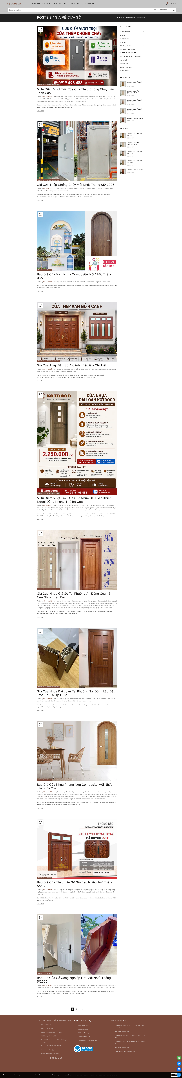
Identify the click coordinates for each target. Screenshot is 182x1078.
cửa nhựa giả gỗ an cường (63, 603)
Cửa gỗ (122, 35)
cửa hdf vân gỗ (83, 987)
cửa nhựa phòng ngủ (107, 698)
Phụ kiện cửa (124, 63)
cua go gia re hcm (50, 892)
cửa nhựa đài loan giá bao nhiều (65, 508)
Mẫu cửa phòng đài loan (74, 701)
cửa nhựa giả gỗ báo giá (78, 603)
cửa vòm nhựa (81, 282)
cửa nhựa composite (60, 282)
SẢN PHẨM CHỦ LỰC (60, 4)
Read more (40, 110)
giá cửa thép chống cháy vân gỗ (77, 99)
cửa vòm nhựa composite (93, 282)
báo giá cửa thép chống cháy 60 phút (99, 96)
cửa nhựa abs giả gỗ (101, 601)
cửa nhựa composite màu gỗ (75, 794)
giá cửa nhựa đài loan (96, 508)
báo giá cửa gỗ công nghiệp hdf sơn (89, 985)
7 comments (106, 282)
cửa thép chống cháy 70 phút (75, 188)
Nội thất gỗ (123, 60)
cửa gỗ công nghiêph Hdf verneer (57, 987)
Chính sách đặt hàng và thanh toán (87, 1033)
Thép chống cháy (51, 191)
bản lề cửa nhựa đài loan (61, 505)
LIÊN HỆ (80, 4)
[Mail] (179, 1075)
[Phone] (179, 1058)
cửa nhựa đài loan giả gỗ (93, 698)
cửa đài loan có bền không (77, 698)
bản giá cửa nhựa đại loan (61, 698)
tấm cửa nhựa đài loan (92, 510)
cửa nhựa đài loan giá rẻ (82, 508)
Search (173, 10)
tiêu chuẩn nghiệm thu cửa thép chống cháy (60, 101)
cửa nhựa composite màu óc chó (94, 794)
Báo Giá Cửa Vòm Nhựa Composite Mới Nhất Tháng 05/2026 (74, 276)
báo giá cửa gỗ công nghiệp (86, 889)
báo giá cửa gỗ (58, 889)
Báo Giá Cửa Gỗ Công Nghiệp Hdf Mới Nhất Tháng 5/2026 (74, 979)
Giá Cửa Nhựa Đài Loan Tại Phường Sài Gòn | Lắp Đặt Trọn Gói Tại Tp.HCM (76, 693)
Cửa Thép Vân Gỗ (125, 46)
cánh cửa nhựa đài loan (92, 505)
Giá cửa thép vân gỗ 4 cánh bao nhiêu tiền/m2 (92, 369)
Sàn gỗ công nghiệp (126, 67)
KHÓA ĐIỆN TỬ (90, 4)
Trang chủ (35, 4)
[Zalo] (179, 1069)
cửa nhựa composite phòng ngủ (88, 796)
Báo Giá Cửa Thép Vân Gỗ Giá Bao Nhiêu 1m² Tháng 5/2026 (75, 884)
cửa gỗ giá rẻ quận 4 (62, 892)
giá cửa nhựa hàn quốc (104, 892)
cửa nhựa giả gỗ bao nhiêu (94, 603)
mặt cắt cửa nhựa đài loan (63, 510)
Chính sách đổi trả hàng (84, 1036)
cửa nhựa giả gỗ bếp (108, 603)
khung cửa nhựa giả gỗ (44, 608)
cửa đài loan (40, 508)
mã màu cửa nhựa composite (48, 799)
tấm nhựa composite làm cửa (84, 799)
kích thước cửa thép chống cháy (96, 99)
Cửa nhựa (123, 42)
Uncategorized (55, 84)
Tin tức (72, 4)
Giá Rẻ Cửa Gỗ (68, 17)
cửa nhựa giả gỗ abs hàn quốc (46, 603)
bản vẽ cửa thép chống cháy (62, 96)
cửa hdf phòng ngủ (73, 987)
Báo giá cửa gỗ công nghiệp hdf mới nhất (66, 985)
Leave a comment (80, 101)
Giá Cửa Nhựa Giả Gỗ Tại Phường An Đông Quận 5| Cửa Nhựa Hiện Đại (74, 595)
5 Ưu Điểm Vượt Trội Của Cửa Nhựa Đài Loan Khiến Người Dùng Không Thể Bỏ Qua (74, 500)
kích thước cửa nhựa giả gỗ (59, 608)
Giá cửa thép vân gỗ (72, 369)
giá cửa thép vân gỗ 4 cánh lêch (55, 371)
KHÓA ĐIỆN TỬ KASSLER (128, 53)
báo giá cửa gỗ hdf (105, 985)
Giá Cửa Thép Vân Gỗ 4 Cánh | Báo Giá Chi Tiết (71, 365)
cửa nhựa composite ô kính (70, 796)
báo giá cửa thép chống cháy (79, 96)
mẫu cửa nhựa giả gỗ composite (77, 608)
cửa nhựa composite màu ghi (57, 794)
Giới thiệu (46, 4)
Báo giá (44, 84)
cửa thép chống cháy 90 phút (93, 188)
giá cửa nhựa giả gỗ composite (88, 605)
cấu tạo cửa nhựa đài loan (107, 505)
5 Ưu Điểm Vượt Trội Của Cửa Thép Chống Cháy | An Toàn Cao (75, 91)
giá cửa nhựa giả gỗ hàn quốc (106, 605)
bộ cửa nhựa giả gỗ (59, 601)
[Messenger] (179, 1063)
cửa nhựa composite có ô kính (96, 792)
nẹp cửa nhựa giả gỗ (93, 608)
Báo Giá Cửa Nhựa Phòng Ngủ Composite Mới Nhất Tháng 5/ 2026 (74, 786)
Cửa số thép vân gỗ (59, 369)
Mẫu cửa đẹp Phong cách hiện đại (130, 56)
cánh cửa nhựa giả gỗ (72, 601)
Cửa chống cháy (125, 31)
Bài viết (40, 84)
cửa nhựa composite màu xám (53, 796)
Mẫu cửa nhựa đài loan (78, 510)
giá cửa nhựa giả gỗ (72, 605)
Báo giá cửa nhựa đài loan (76, 505)
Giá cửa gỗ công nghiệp (127, 49)
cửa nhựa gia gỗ (71, 282)
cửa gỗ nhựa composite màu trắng (64, 792)
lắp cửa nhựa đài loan (48, 510)
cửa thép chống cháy (61, 99)
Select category (161, 10)
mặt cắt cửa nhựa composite (66, 799)
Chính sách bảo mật (83, 1029)
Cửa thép (94, 892)
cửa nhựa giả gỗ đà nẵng (59, 605)
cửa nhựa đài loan (50, 508)
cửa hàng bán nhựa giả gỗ (86, 601)
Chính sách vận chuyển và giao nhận (87, 1040)
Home (120, 17)
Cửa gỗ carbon (124, 38)
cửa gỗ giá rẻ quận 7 (75, 892)
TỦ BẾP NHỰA (124, 70)
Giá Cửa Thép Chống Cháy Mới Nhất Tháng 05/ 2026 (75, 185)
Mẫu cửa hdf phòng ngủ (96, 987)
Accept (175, 1075)
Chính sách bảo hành (83, 1025)
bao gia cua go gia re (101, 889)
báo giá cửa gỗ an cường (70, 889)
